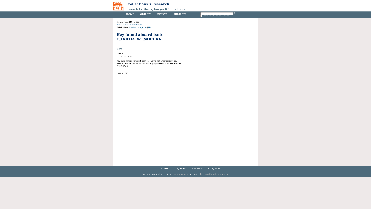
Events (162, 14)
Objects (145, 14)
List (149, 27)
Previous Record (124, 25)
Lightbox (132, 27)
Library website (180, 174)
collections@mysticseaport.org (213, 174)
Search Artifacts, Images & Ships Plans (156, 9)
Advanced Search (222, 16)
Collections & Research (148, 4)
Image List (142, 27)
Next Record (137, 25)
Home (130, 14)
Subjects (179, 14)
